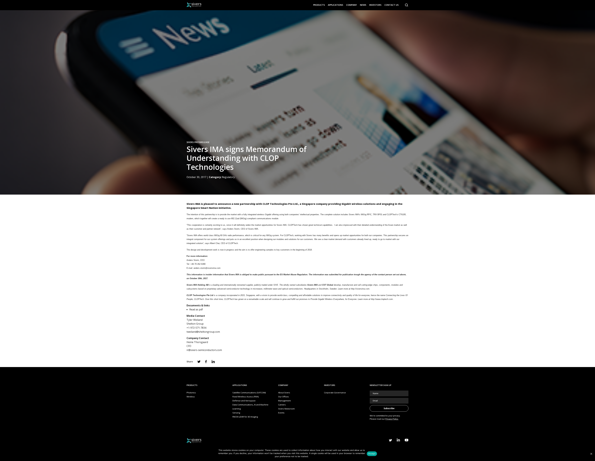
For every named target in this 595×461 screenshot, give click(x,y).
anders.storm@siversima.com (207, 268)
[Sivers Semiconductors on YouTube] (406, 440)
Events (281, 412)
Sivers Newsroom (286, 408)
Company (351, 4)
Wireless (191, 396)
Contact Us (391, 4)
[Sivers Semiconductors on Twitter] (390, 440)
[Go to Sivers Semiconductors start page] (194, 4)
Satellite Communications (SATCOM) (249, 392)
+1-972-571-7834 (196, 327)
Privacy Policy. (392, 419)
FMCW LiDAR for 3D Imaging (245, 416)
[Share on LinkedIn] (213, 361)
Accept (371, 453)
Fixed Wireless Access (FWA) (245, 396)
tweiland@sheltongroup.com (203, 331)
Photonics (191, 392)
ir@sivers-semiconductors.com (204, 350)
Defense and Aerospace (244, 400)
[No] (591, 453)
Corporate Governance (335, 392)
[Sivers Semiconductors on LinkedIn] (398, 439)
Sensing (236, 412)
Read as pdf (196, 309)
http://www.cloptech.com (382, 299)
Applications (335, 4)
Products (319, 4)
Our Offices (283, 396)
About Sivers (284, 392)
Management (284, 400)
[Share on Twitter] (199, 361)
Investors (375, 4)
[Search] (406, 5)
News (363, 4)
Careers (282, 404)
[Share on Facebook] (206, 361)
